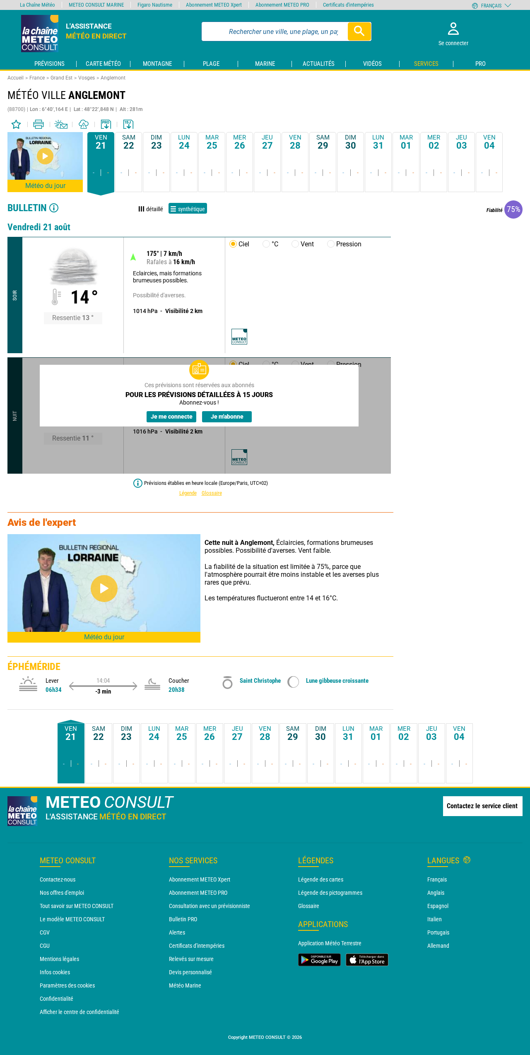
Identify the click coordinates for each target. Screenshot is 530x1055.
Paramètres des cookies (67, 985)
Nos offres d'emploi (62, 892)
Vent (307, 244)
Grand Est (61, 78)
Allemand (438, 945)
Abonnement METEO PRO (198, 892)
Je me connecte (172, 416)
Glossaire (212, 493)
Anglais (435, 892)
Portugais (438, 932)
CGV (45, 932)
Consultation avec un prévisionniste (209, 906)
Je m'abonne (227, 416)
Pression (348, 244)
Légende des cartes (320, 879)
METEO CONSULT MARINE (96, 5)
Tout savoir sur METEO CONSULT (76, 906)
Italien (434, 919)
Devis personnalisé (190, 972)
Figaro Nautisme (154, 5)
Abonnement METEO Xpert (199, 879)
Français (437, 879)
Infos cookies (55, 972)
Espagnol (437, 906)
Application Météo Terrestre (329, 943)
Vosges (86, 78)
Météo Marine (185, 985)
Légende (188, 493)
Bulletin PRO (183, 919)
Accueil (15, 78)
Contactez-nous (57, 879)
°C (275, 244)
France (37, 78)
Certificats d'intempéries (196, 945)
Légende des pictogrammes (330, 892)
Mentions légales (59, 959)
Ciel (243, 244)
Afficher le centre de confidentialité (79, 1012)
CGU (45, 945)
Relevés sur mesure (191, 959)
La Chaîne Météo (37, 5)
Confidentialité (56, 998)
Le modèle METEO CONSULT (72, 919)
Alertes (177, 932)
